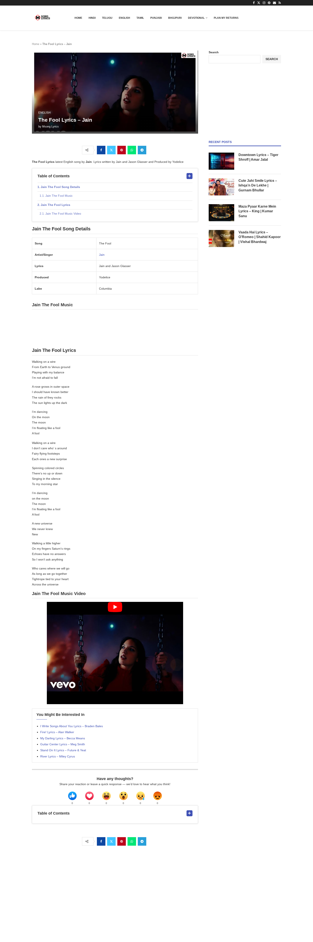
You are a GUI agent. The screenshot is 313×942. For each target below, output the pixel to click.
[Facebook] (254, 2)
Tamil (140, 17)
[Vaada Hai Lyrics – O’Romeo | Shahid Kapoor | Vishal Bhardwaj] (221, 238)
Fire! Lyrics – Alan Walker (57, 732)
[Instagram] (264, 2)
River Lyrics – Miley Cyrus (57, 756)
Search (214, 52)
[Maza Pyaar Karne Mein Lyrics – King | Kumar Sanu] (221, 212)
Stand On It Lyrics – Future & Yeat (63, 750)
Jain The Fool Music (59, 195)
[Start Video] (115, 653)
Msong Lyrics (50, 126)
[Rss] (279, 2)
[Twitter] (258, 2)
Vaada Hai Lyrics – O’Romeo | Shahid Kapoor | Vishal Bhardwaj (259, 237)
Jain (102, 254)
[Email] (274, 2)
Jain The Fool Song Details (60, 187)
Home (78, 17)
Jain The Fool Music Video (63, 213)
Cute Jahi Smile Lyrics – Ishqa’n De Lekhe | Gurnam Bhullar (257, 185)
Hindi (92, 17)
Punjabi (156, 17)
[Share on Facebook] (101, 150)
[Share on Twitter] (111, 150)
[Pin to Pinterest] (121, 150)
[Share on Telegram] (142, 150)
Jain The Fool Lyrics (55, 205)
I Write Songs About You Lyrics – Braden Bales (71, 726)
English (124, 17)
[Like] (72, 795)
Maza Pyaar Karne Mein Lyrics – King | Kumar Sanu (257, 211)
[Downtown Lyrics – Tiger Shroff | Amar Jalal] (221, 161)
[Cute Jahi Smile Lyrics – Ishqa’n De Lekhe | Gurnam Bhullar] (221, 186)
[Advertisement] (245, 101)
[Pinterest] (269, 2)
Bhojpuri (175, 17)
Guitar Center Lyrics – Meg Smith (62, 744)
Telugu (107, 17)
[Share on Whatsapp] (132, 150)
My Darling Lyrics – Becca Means (62, 738)
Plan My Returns (226, 17)
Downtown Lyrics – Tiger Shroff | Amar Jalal (258, 157)
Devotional (196, 17)
